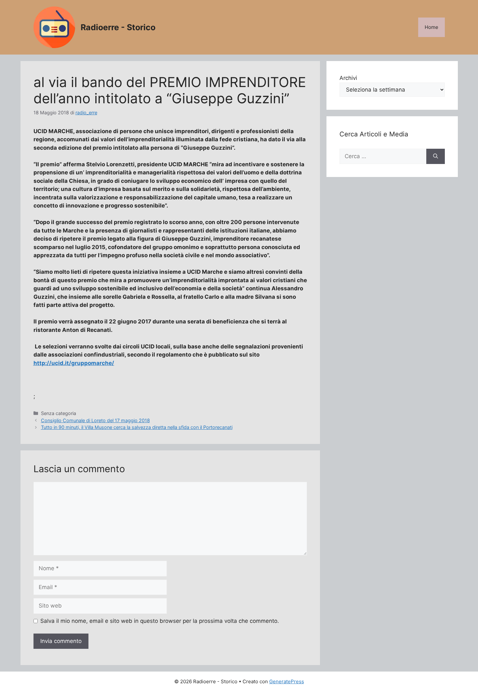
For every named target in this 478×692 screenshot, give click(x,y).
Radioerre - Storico (118, 27)
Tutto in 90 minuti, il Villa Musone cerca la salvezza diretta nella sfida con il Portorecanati (136, 427)
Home (431, 27)
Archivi (348, 78)
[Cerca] (435, 156)
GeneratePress (286, 681)
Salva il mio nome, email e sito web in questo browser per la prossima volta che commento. (159, 621)
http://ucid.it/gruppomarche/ (73, 363)
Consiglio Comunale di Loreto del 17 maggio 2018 (95, 420)
